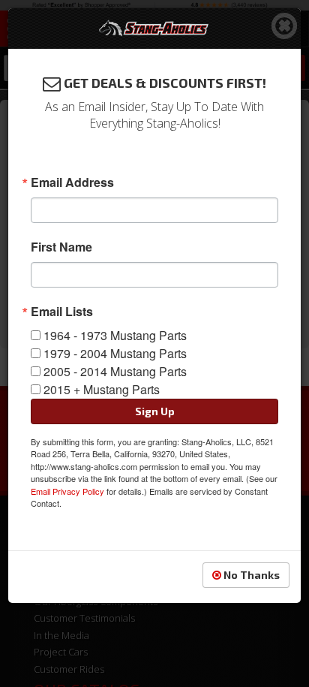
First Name (61, 247)
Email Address (72, 182)
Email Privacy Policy (67, 491)
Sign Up (155, 411)
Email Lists (62, 312)
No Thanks (250, 574)
